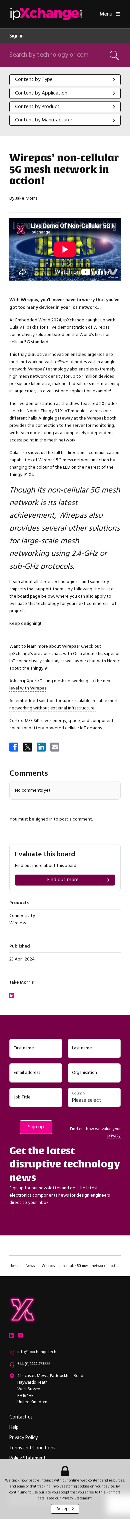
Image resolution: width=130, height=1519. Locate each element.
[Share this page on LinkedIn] (42, 747)
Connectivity (22, 915)
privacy (114, 1136)
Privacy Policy (23, 1437)
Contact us (21, 1417)
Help (14, 1427)
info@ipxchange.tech (36, 1352)
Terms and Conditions (32, 1448)
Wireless (17, 923)
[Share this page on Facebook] (14, 747)
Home (14, 1265)
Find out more (63, 879)
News (30, 1265)
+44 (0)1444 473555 (33, 1364)
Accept (63, 1509)
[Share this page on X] (28, 747)
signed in (44, 819)
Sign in (16, 35)
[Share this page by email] (55, 747)
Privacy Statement (77, 1498)
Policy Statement (27, 1458)
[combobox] (65, 79)
